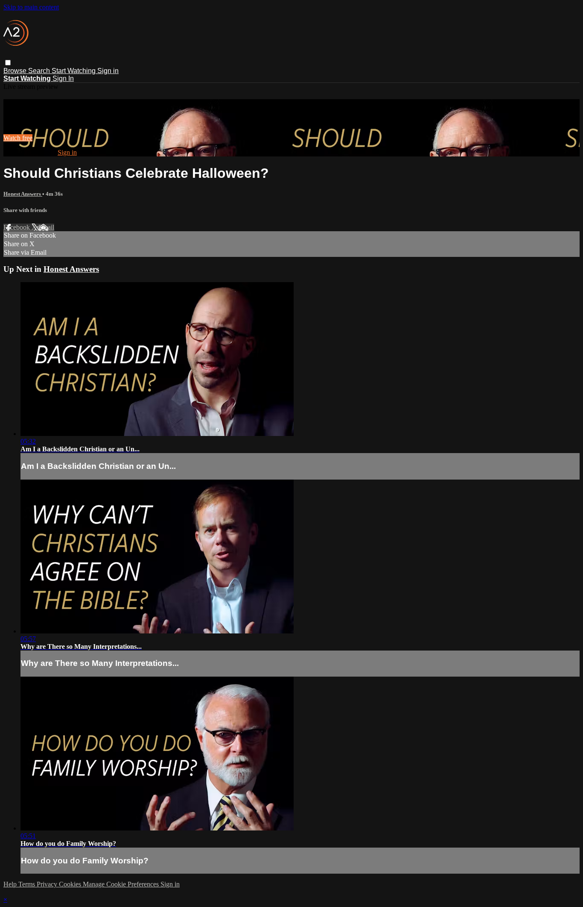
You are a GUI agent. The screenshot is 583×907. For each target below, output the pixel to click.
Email (46, 227)
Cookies (71, 884)
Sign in (108, 70)
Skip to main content (31, 7)
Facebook (17, 227)
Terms (27, 884)
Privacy (48, 884)
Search (40, 70)
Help (10, 884)
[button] (8, 62)
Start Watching (74, 70)
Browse (15, 70)
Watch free (17, 137)
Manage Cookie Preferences (121, 884)
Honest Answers (22, 194)
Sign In (63, 78)
